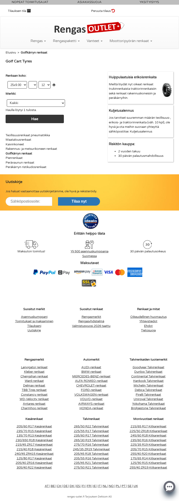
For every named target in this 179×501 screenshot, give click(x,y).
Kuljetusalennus (141, 131)
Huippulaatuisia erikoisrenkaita (133, 77)
